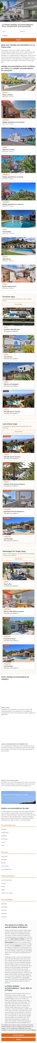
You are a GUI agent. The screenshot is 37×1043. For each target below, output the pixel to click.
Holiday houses (5, 832)
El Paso (3, 886)
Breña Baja (4, 913)
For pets (3, 842)
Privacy (33, 1030)
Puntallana (3, 916)
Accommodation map (6, 869)
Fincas (2, 845)
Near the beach (5, 866)
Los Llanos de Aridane (6, 880)
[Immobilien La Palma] (18, 797)
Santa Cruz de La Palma (7, 893)
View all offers (18, 304)
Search (18, 40)
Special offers (4, 856)
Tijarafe (3, 889)
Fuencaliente (4, 907)
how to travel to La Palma (17, 939)
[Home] (5, 5)
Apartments (4, 829)
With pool (3, 862)
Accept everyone (18, 1035)
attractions (18, 945)
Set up (18, 1039)
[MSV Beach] (6, 18)
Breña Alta (3, 910)
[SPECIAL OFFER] (18, 693)
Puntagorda (4, 903)
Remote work (4, 839)
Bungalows (4, 835)
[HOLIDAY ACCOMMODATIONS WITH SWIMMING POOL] (18, 730)
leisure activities (9, 942)
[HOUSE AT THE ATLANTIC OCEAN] (18, 766)
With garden (4, 859)
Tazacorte (3, 883)
